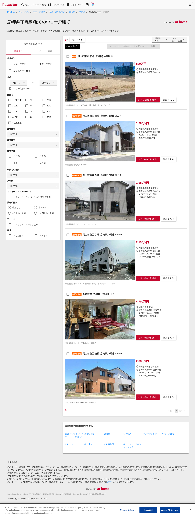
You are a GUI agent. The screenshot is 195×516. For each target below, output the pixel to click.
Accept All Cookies (169, 510)
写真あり (44, 236)
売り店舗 (88, 444)
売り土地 (69, 444)
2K (31, 100)
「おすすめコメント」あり (26, 225)
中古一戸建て (39, 12)
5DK (49, 117)
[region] (97, 509)
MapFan (11, 12)
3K (31, 106)
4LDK (15, 117)
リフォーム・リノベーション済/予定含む (32, 197)
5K (31, 117)
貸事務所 (127, 434)
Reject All (148, 510)
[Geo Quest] (93, 5)
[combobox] (18, 83)
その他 (43, 163)
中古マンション (150, 434)
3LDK (15, 111)
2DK (49, 100)
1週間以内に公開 (46, 213)
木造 (16, 163)
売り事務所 (109, 444)
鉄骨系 (43, 156)
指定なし (16, 207)
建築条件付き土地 (22, 71)
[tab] (18, 51)
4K (31, 111)
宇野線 (82, 12)
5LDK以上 (17, 123)
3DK (49, 106)
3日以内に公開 (19, 213)
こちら (110, 482)
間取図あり (19, 236)
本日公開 (42, 207)
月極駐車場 (89, 434)
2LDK (15, 106)
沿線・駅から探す (57, 12)
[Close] (190, 509)
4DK (49, 111)
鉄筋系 (17, 156)
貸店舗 (107, 434)
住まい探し (24, 12)
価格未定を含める (22, 88)
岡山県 (72, 12)
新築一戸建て (20, 64)
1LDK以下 (17, 100)
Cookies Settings (127, 510)
